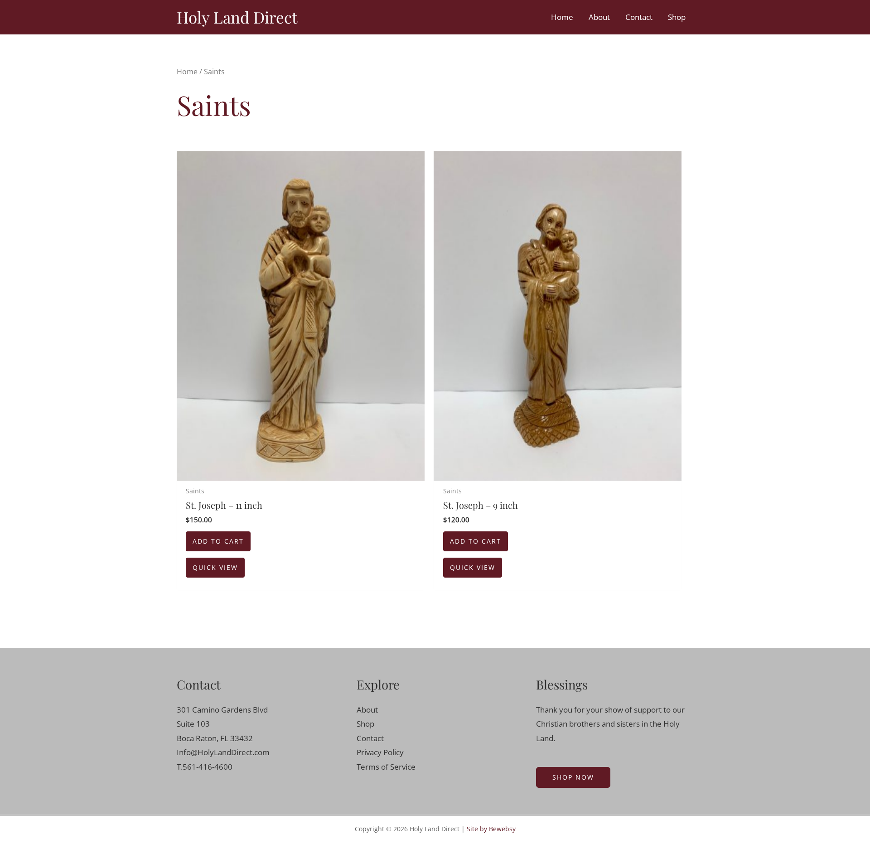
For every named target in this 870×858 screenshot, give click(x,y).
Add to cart (218, 541)
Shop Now (573, 777)
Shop (677, 17)
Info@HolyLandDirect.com (223, 752)
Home (562, 17)
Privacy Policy (380, 752)
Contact (638, 17)
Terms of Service (386, 767)
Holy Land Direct (237, 17)
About (599, 17)
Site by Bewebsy (491, 828)
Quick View (215, 567)
